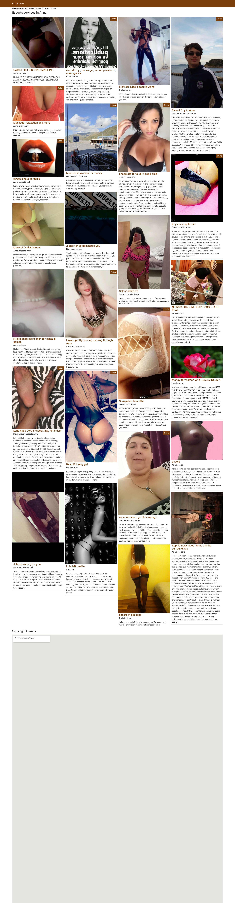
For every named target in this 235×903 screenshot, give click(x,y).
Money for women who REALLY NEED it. (196, 379)
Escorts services (19, 8)
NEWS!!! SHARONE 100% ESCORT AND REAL (195, 309)
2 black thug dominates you (83, 245)
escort (176, 461)
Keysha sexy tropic (183, 224)
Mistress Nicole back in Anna (136, 86)
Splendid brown (128, 291)
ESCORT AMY (18, 3)
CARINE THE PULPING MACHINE (33, 69)
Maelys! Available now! (27, 247)
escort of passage (130, 614)
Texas (46, 8)
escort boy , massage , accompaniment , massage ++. (91, 72)
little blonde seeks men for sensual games (34, 340)
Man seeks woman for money (84, 173)
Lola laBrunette (75, 566)
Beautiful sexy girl (77, 464)
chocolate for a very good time (138, 173)
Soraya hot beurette (131, 401)
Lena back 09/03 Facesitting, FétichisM (37, 430)
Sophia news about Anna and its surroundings (191, 547)
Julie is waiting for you (27, 564)
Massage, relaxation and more (31, 122)
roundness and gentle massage (138, 517)
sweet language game (26, 178)
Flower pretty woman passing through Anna (89, 342)
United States (35, 8)
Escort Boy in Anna (183, 110)
